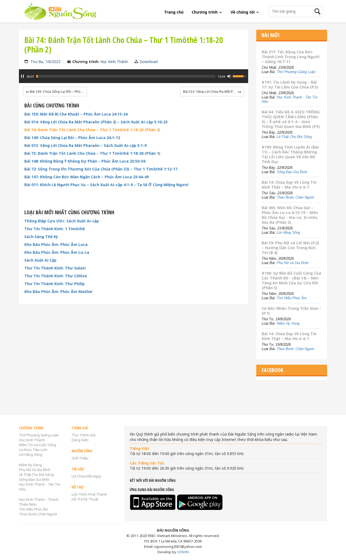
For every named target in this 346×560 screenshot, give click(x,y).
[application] (133, 79)
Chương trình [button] (205, 12)
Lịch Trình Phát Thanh (89, 494)
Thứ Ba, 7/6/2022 (46, 62)
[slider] (125, 76)
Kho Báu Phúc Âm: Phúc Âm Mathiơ (58, 292)
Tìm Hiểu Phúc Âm (292, 298)
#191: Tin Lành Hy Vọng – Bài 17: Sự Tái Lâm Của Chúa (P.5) (290, 85)
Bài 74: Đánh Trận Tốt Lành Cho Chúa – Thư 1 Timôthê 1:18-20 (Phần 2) (92, 130)
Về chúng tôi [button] (243, 12)
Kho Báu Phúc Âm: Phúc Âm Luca (56, 244)
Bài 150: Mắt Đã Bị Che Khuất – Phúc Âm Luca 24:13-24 (76, 114)
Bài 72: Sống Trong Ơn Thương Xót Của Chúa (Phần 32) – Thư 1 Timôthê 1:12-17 (100, 169)
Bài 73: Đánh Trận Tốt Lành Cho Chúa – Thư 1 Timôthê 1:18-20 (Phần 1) (92, 153)
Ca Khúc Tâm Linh (33, 449)
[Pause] (22, 76)
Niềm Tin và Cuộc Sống (37, 444)
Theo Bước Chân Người (295, 197)
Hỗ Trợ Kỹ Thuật (85, 499)
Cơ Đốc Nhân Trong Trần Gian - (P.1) (291, 311)
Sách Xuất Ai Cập (40, 260)
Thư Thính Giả (83, 435)
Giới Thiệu (80, 458)
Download (148, 61)
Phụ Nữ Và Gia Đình (35, 469)
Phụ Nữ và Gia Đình (292, 263)
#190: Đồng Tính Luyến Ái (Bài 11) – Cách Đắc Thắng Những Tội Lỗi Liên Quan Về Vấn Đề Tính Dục (290, 154)
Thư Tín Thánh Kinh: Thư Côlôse (55, 276)
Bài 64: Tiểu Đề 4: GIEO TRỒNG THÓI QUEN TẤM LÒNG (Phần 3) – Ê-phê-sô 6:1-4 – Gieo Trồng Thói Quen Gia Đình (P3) (291, 119)
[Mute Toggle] (229, 76)
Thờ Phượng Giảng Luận (296, 72)
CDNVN (183, 551)
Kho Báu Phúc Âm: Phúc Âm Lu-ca (56, 252)
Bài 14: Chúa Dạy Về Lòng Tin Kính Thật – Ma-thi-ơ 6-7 (289, 185)
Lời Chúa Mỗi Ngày (86, 476)
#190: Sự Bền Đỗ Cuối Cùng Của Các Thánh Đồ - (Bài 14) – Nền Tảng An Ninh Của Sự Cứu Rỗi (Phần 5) (291, 280)
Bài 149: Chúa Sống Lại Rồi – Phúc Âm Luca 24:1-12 (72, 138)
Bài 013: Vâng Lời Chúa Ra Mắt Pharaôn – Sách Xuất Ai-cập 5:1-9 (85, 145)
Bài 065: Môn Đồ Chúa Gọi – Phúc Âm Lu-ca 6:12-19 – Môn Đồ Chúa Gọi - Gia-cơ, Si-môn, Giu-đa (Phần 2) (290, 215)
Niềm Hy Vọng (288, 323)
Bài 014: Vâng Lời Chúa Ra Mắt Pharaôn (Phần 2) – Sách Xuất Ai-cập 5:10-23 (96, 122)
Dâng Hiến (80, 439)
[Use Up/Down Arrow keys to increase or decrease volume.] (240, 75)
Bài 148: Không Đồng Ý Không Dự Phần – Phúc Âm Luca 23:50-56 (84, 161)
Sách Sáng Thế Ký (41, 237)
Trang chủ (174, 12)
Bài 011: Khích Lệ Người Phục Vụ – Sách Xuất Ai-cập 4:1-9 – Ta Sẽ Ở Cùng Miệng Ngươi (106, 185)
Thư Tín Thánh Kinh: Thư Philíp (54, 284)
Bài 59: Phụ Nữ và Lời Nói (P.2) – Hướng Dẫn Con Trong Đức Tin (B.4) (290, 247)
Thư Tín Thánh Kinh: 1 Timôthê (54, 229)
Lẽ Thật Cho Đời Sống (294, 137)
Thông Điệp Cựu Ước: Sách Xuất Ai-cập (61, 221)
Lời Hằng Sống (288, 232)
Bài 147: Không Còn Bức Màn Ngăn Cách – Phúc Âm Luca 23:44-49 (86, 177)
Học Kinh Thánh (114, 61)
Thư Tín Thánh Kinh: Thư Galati (55, 268)
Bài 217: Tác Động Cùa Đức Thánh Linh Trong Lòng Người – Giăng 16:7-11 (291, 56)
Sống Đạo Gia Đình (292, 172)
